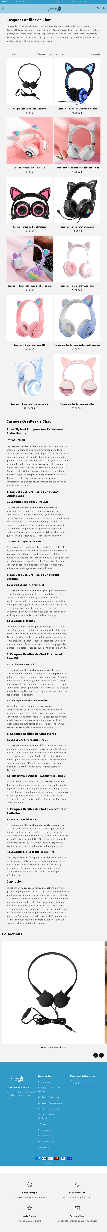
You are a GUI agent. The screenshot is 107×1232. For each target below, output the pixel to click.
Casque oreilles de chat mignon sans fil (30, 404)
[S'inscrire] (97, 1083)
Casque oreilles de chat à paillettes (77, 404)
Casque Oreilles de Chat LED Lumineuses (77, 108)
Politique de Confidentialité (50, 1097)
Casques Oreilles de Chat (51, 1047)
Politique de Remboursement (50, 1103)
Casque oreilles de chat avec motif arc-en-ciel (30, 285)
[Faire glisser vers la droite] (101, 1055)
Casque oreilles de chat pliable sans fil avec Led (77, 345)
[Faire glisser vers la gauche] (95, 1055)
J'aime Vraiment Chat (55, 1163)
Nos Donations (44, 1136)
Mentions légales (45, 1082)
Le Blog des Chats (45, 1141)
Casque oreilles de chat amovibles (77, 226)
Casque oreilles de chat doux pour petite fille (77, 167)
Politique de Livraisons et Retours (49, 1089)
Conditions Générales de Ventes (51, 1109)
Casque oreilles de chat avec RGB (30, 345)
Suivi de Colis (43, 1147)
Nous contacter (44, 1130)
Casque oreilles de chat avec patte (77, 285)
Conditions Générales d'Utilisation (47, 1116)
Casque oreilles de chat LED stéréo (29, 226)
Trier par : (41, 54)
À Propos (42, 1124)
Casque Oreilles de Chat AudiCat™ (29, 108)
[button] (3, 9)
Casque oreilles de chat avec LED (29, 167)
